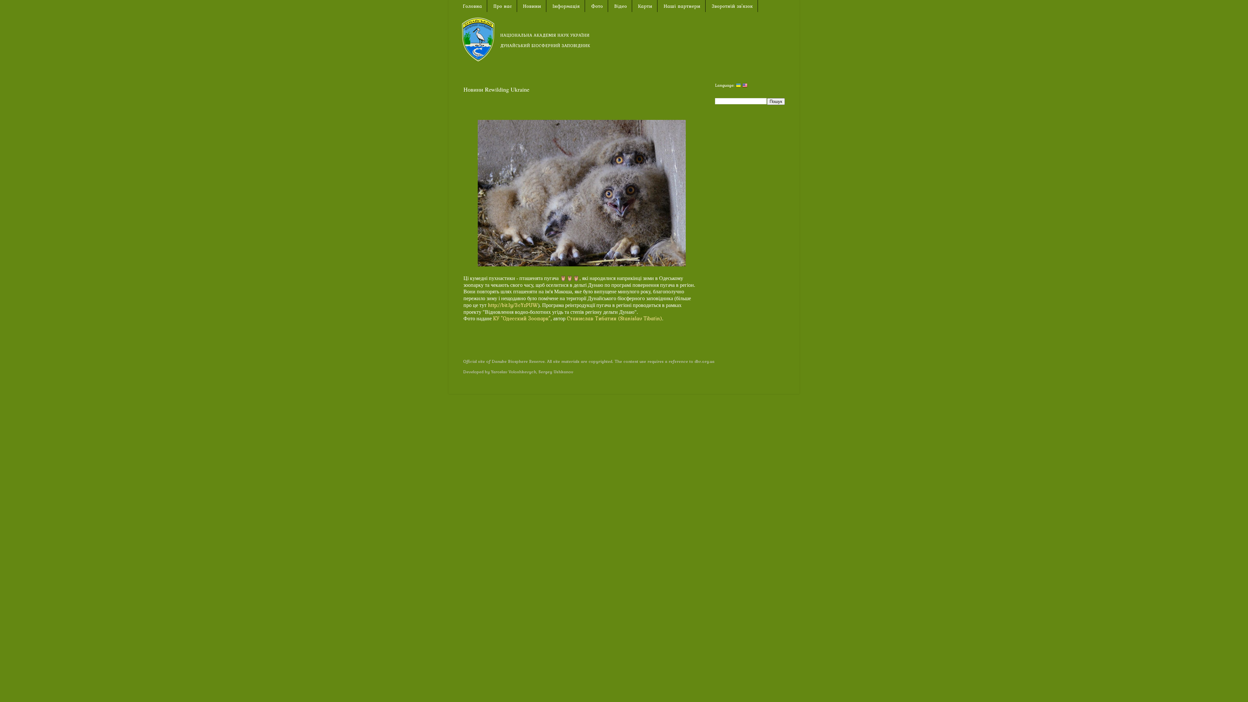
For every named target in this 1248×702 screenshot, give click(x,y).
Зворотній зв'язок (732, 6)
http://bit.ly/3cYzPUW (513, 305)
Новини (532, 6)
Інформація (566, 6)
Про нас (502, 6)
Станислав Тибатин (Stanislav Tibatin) (614, 318)
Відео (620, 6)
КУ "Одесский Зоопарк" (522, 318)
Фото (597, 6)
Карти (645, 6)
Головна (472, 6)
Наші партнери (682, 6)
